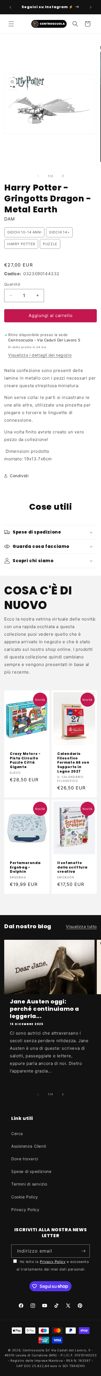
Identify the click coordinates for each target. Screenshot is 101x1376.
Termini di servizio (29, 1184)
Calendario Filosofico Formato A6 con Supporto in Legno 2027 (73, 762)
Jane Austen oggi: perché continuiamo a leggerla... (44, 1009)
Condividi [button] (19, 475)
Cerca (17, 1133)
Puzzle (50, 244)
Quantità (12, 284)
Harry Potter (21, 244)
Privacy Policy (25, 1209)
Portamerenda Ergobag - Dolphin (25, 867)
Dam (9, 219)
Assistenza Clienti (28, 1146)
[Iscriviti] (83, 1251)
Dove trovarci (24, 1158)
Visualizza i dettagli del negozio (40, 355)
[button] (11, 24)
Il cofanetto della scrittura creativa (72, 867)
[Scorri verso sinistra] (38, 176)
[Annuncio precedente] (10, 7)
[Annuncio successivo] (90, 7)
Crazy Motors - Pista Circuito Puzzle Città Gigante (25, 760)
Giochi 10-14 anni (24, 232)
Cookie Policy (24, 1196)
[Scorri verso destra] (63, 176)
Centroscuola (33, 1350)
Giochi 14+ (59, 232)
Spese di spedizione (31, 1171)
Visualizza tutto (81, 926)
